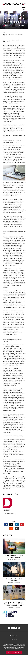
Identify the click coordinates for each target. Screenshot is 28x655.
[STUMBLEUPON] (11, 528)
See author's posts (9, 513)
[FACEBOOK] (6, 524)
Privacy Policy (16, 652)
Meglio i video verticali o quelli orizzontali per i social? (14, 556)
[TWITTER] (11, 524)
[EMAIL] (17, 528)
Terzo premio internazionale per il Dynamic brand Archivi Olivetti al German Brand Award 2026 (14, 603)
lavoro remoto (19, 140)
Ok (8, 652)
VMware (8, 41)
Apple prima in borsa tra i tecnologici (14, 579)
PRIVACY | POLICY (14, 635)
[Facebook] (9, 628)
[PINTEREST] (22, 524)
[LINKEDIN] (17, 524)
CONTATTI (14, 639)
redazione (6, 510)
